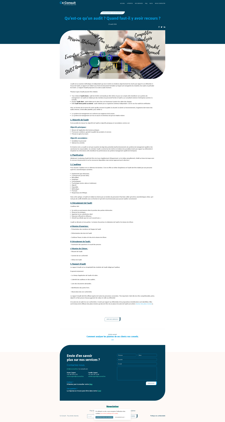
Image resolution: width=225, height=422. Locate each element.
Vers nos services (112, 319)
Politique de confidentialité (157, 415)
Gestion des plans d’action (144, 304)
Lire (112, 339)
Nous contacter (160, 3)
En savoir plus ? (120, 417)
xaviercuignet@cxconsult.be (75, 376)
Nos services (139, 3)
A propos (130, 3)
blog (90, 384)
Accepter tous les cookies (104, 417)
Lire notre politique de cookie (109, 413)
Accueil (122, 3)
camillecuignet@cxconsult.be (96, 376)
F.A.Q (99, 391)
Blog (151, 3)
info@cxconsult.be (72, 369)
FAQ (146, 3)
